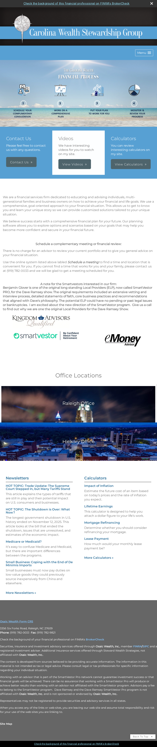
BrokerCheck (95, 639)
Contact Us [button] (19, 162)
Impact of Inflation (99, 486)
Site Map (6, 724)
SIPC (146, 646)
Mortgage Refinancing (102, 522)
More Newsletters (21, 593)
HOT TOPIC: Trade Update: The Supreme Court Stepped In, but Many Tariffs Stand (38, 487)
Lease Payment (96, 539)
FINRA (137, 646)
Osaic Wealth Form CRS (16, 621)
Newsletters (17, 478)
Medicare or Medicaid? (24, 541)
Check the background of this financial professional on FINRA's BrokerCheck (76, 3)
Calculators (95, 478)
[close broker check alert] (151, 3)
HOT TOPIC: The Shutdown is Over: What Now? (38, 511)
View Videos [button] (72, 164)
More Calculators (99, 558)
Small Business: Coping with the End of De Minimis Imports (39, 563)
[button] (144, 52)
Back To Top (141, 736)
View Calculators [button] (129, 164)
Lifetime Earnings (98, 506)
